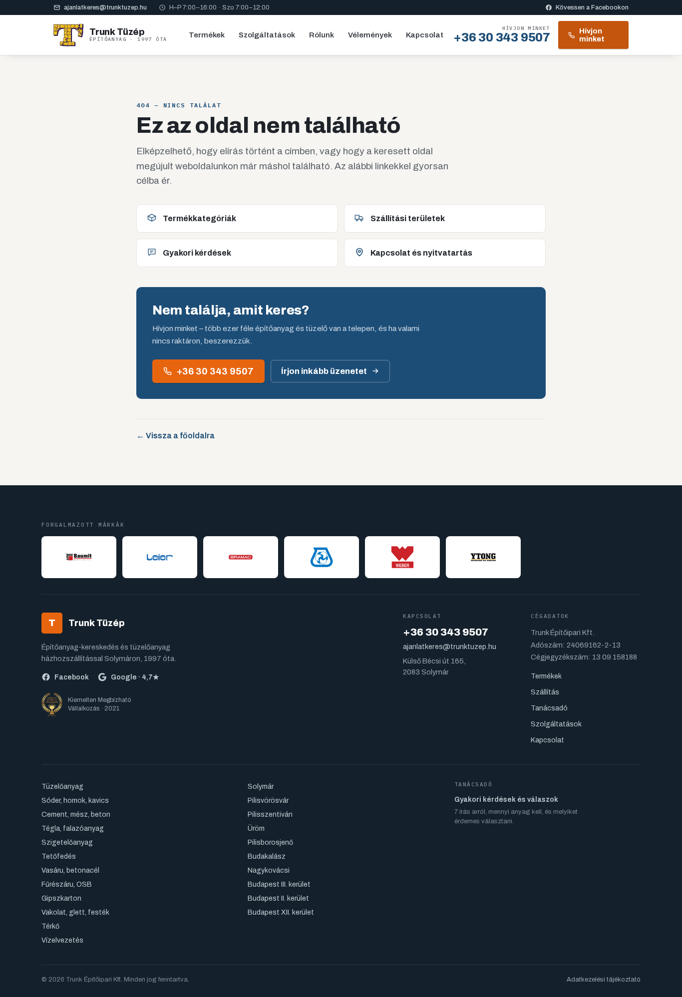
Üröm (256, 828)
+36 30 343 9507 (215, 371)
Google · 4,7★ (135, 677)
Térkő (50, 926)
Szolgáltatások (267, 35)
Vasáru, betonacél (70, 870)
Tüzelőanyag (62, 786)
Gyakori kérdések (197, 253)
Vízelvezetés (62, 940)
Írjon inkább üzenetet (324, 371)
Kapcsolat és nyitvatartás (421, 253)
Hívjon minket (592, 35)
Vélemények (370, 35)
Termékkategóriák (199, 218)
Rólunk (321, 35)
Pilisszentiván (270, 814)
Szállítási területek (407, 218)
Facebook (71, 677)
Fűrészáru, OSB (66, 884)
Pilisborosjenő (270, 842)
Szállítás (545, 692)
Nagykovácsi (269, 870)
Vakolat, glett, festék (75, 912)
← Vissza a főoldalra (175, 435)
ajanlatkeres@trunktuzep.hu (105, 7)
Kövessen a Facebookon (592, 7)
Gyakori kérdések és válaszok (506, 799)
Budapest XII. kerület (281, 912)
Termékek (207, 35)
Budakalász (267, 856)
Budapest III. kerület (279, 884)
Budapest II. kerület (278, 898)
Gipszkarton (61, 898)
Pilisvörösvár (268, 800)
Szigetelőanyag (67, 842)
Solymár (261, 786)
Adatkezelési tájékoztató (604, 979)
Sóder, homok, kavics (75, 800)
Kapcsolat (424, 35)
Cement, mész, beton (75, 814)
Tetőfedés (58, 856)
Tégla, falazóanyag (72, 828)
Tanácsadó (549, 708)
